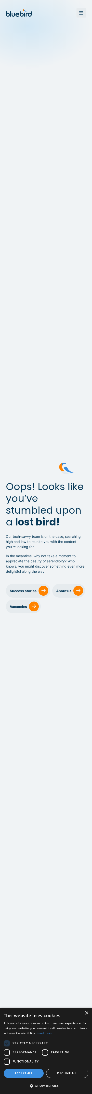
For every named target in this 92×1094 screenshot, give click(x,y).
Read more (44, 1033)
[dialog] (46, 1051)
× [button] (86, 1013)
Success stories (23, 591)
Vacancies (18, 606)
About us (63, 591)
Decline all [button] (67, 1073)
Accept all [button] (23, 1073)
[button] (46, 1085)
